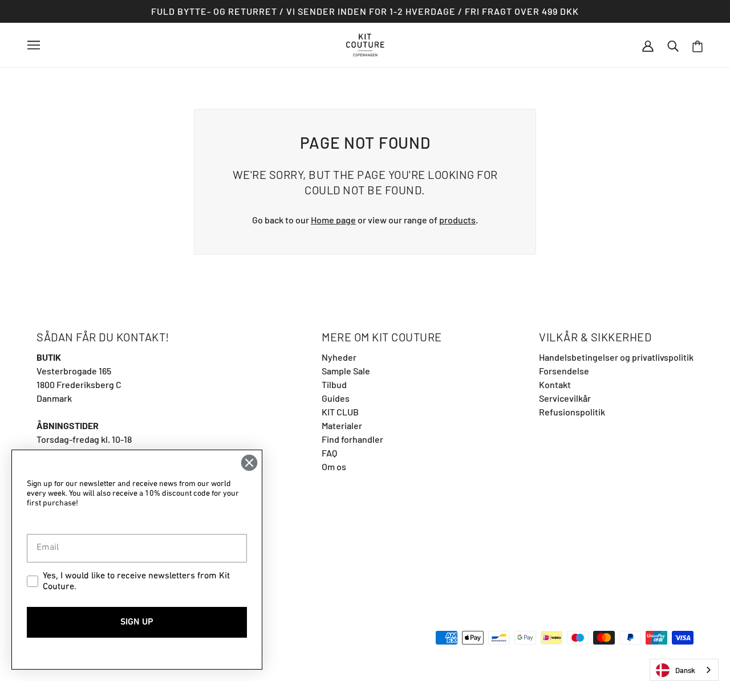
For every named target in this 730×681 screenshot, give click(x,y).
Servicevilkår (565, 398)
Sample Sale (346, 370)
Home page (333, 219)
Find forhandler (352, 439)
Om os (334, 466)
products (457, 219)
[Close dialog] (249, 462)
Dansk (685, 670)
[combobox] (684, 670)
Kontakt (555, 384)
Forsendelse (564, 370)
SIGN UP (136, 622)
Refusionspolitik (572, 411)
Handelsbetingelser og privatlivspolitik (616, 357)
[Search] (673, 45)
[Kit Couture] (365, 43)
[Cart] (697, 45)
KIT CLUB (340, 411)
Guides (336, 398)
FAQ (329, 452)
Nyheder (339, 357)
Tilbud (334, 384)
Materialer (342, 425)
